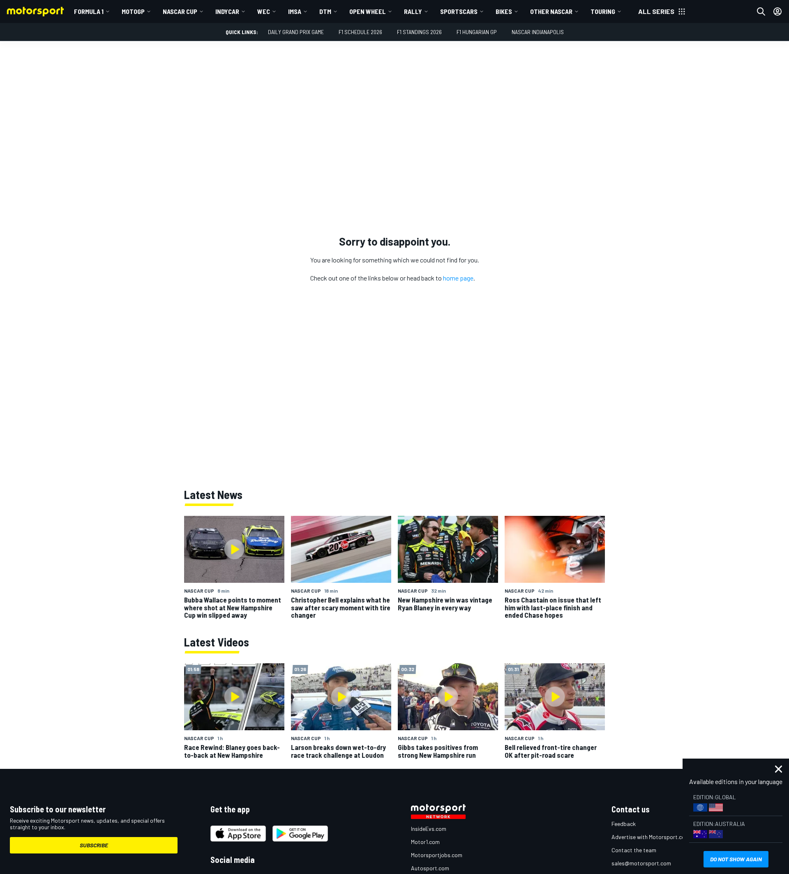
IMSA (294, 11)
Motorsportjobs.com (436, 854)
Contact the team (633, 849)
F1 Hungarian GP (477, 31)
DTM (325, 11)
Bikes (504, 11)
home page (458, 278)
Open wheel (367, 11)
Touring (603, 11)
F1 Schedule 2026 (360, 31)
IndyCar (227, 11)
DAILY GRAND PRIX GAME (296, 31)
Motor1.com (425, 841)
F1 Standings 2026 (419, 31)
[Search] (761, 11)
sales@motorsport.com (641, 863)
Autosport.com (430, 868)
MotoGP (133, 11)
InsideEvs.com (428, 828)
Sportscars (459, 11)
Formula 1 (89, 11)
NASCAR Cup (180, 11)
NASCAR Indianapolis (538, 31)
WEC (263, 11)
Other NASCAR (551, 11)
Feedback (623, 823)
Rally (413, 11)
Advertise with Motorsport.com (650, 836)
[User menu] (777, 11)
